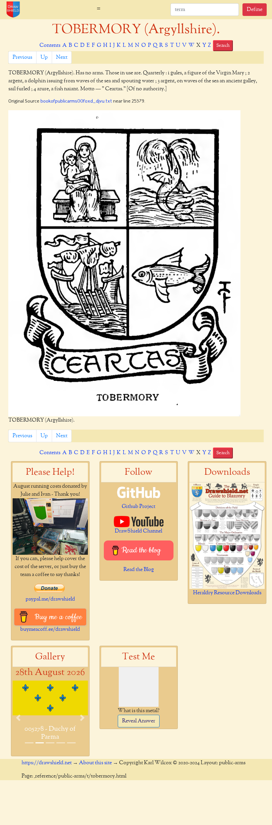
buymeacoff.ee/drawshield (50, 629)
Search (223, 45)
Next (61, 57)
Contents (49, 45)
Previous (22, 57)
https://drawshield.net (47, 763)
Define (254, 9)
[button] (18, 718)
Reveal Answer (138, 721)
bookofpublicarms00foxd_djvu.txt (76, 101)
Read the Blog (138, 569)
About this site (95, 763)
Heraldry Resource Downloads (227, 593)
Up (44, 57)
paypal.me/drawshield (50, 599)
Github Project (138, 506)
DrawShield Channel (138, 531)
